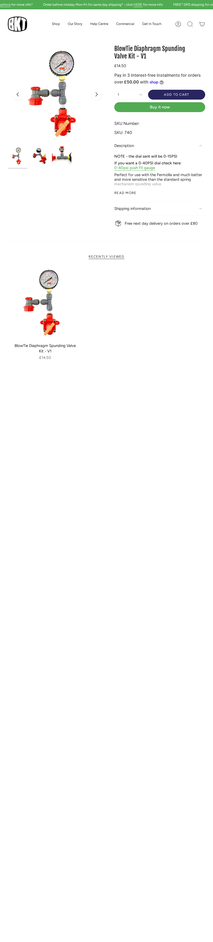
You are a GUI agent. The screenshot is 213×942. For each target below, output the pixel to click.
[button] (56, 24)
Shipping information (132, 208)
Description (124, 145)
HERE (131, 5)
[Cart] (202, 24)
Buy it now (160, 107)
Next (96, 94)
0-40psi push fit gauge (134, 167)
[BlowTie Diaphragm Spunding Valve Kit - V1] (45, 303)
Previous (17, 94)
